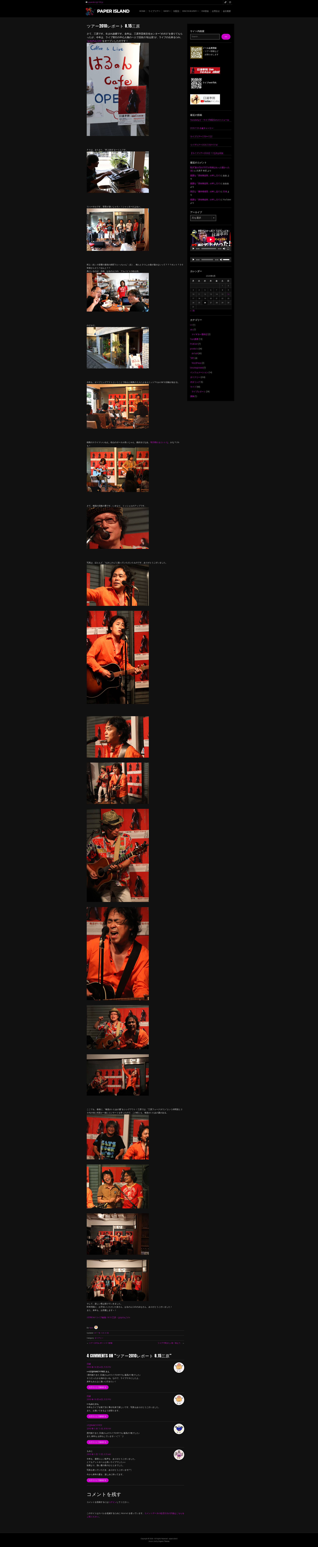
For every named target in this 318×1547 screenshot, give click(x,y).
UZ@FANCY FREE (94, 1425)
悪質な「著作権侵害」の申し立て (205, 175)
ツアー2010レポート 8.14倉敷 (100, 1343)
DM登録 (205, 11)
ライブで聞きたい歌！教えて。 (170, 1343)
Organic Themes (163, 1541)
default (195, 353)
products (194, 349)
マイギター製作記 (200, 334)
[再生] (193, 248)
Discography (189, 11)
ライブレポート (199, 391)
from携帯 (194, 339)
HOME (142, 11)
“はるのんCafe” (94, 40)
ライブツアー (154, 11)
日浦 (89, 1364)
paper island (113, 11)
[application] (210, 239)
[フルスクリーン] (228, 248)
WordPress (196, 363)
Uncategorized (196, 368)
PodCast (194, 344)
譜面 (192, 396)
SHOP (166, 11)
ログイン (113, 1502)
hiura (91, 1327)
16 (228, 294)
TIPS (192, 358)
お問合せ (216, 11)
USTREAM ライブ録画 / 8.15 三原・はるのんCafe (108, 1317)
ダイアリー (99, 1338)
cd (191, 325)
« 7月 (192, 310)
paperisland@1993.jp (95, 2)
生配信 (176, 11)
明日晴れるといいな (159, 442)
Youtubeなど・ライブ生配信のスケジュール (209, 120)
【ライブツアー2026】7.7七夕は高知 (206, 153)
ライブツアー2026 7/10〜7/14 (203, 145)
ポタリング (195, 382)
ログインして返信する (97, 1387)
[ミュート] (224, 248)
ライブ (193, 387)
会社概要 (227, 11)
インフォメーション (199, 372)
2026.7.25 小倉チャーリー (201, 128)
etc (191, 329)
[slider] (226, 259)
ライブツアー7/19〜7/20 (201, 136)
